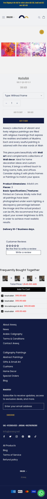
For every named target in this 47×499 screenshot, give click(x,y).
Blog (5, 380)
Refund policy (10, 459)
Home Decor (9, 371)
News (6, 329)
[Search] (39, 17)
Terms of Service (12, 454)
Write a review (23, 252)
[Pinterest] (23, 436)
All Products (9, 445)
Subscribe (11, 415)
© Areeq (23, 477)
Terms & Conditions (13, 338)
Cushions (8, 366)
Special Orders (11, 375)
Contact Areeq (11, 343)
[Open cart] (44, 17)
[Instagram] (17, 436)
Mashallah (9, 295)
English (10, 17)
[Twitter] (10, 436)
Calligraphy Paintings (14, 352)
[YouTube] (29, 436)
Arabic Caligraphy (12, 334)
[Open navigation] (3, 17)
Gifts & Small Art (12, 361)
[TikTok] (35, 436)
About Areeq (9, 324)
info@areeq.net (11, 431)
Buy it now (23, 121)
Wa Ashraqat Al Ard (14, 306)
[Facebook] (4, 436)
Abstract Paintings (13, 357)
